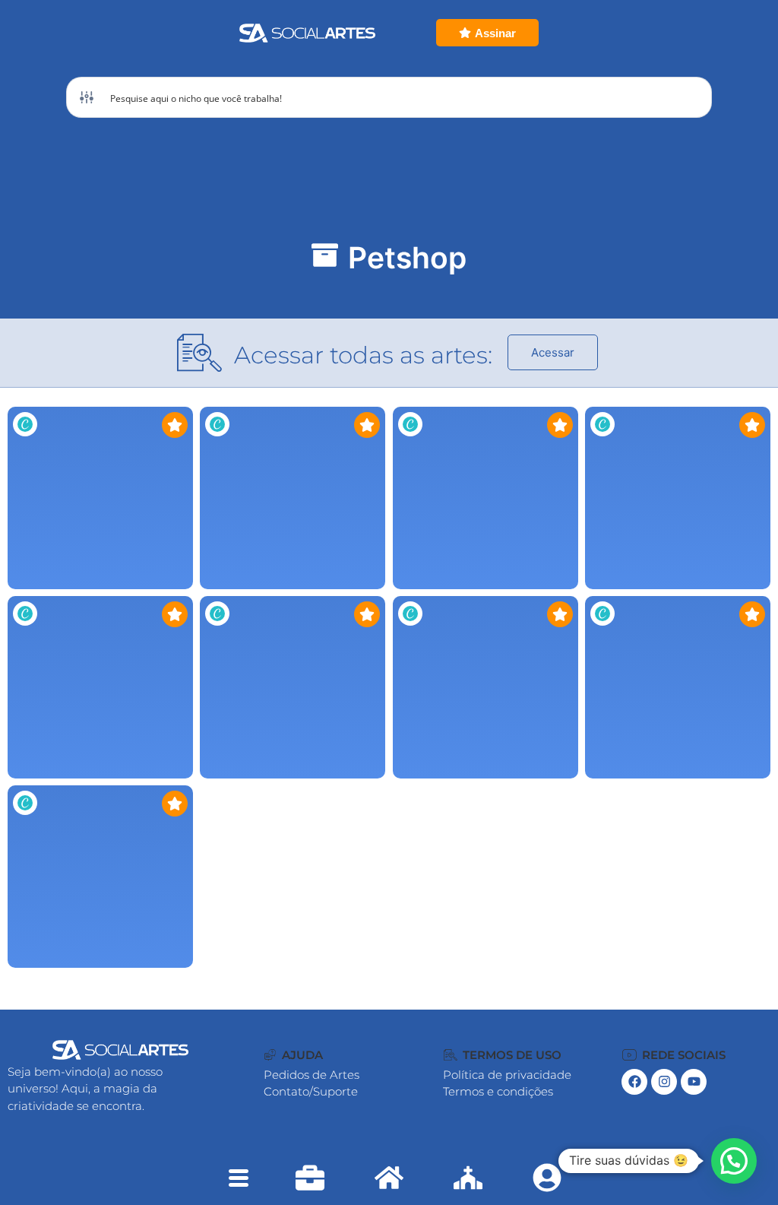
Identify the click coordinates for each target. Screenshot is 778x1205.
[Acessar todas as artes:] (200, 353)
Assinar (495, 33)
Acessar (552, 352)
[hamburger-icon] (238, 1179)
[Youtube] (694, 1082)
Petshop (407, 257)
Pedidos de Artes (311, 1074)
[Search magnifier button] (691, 97)
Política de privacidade (507, 1074)
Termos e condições (498, 1091)
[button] (293, 1055)
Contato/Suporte (311, 1091)
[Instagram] (664, 1082)
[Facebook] (634, 1082)
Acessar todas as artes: (363, 355)
